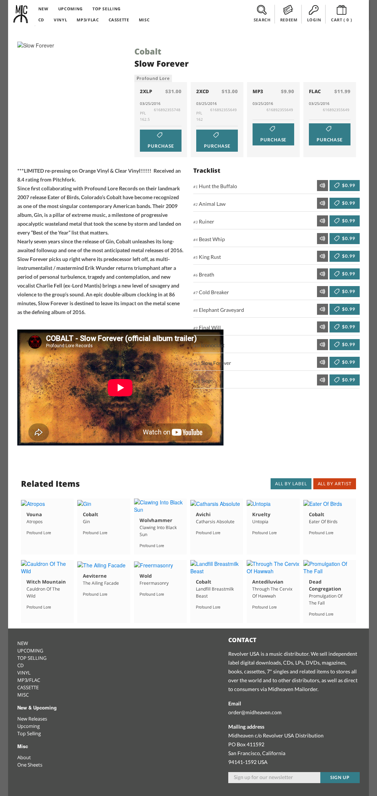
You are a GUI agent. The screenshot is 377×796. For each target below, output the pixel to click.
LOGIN (314, 19)
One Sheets (29, 764)
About (24, 757)
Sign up (340, 777)
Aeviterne (95, 576)
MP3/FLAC (88, 19)
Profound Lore (153, 78)
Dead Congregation (325, 585)
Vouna (34, 514)
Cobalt (147, 51)
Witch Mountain (46, 581)
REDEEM (288, 19)
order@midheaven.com (255, 712)
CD (41, 19)
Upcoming (28, 726)
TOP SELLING (106, 8)
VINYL (60, 19)
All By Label (291, 483)
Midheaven (21, 14)
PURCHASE (161, 146)
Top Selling (29, 733)
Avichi (203, 514)
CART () (341, 19)
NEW (43, 8)
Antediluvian (267, 581)
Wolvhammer (156, 520)
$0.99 (348, 185)
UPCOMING (70, 8)
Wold (146, 576)
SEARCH (262, 19)
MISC (144, 19)
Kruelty (261, 514)
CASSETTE (119, 19)
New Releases (32, 718)
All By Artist (335, 483)
